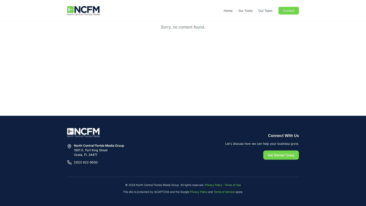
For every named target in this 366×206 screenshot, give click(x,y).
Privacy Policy (213, 185)
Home (228, 11)
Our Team (265, 11)
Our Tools (245, 11)
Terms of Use (233, 185)
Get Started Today (281, 155)
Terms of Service (224, 191)
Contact (288, 11)
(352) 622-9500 (86, 162)
